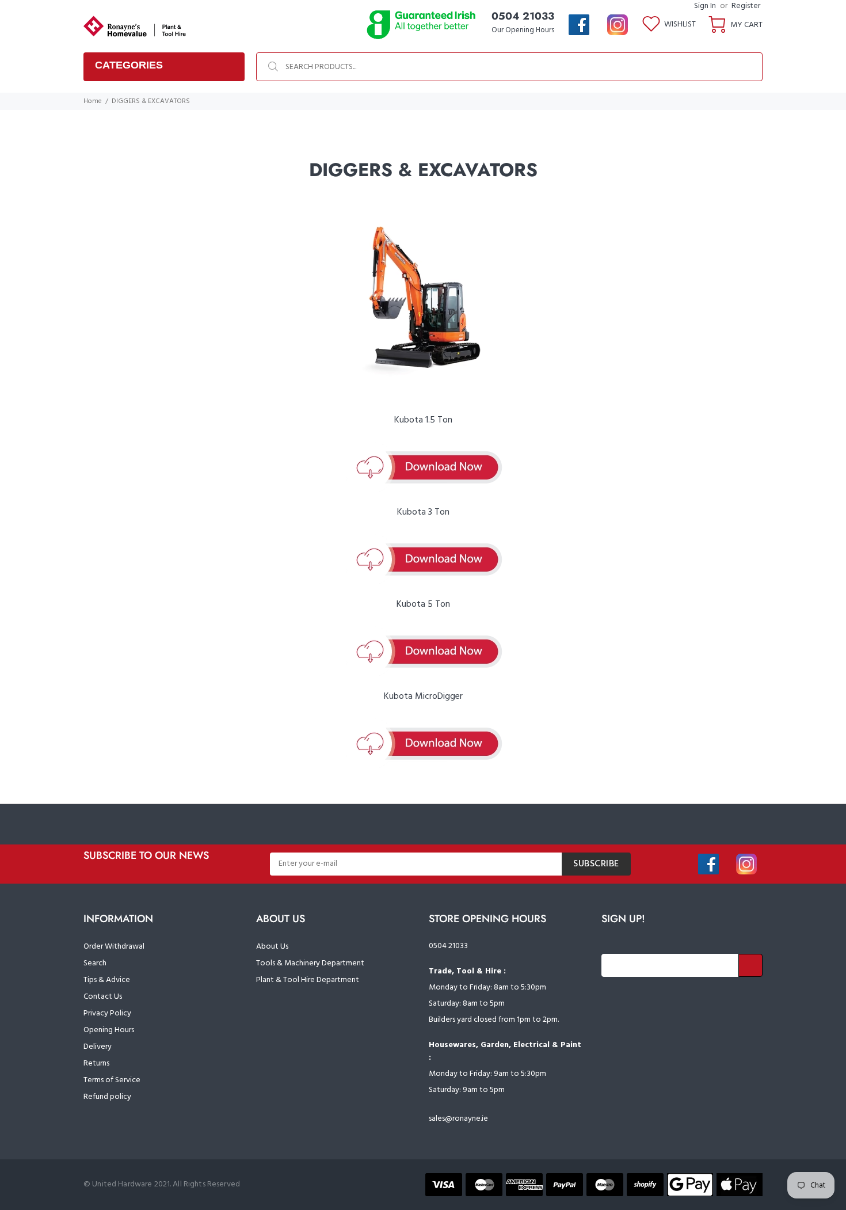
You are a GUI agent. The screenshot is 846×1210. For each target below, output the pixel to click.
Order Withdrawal (113, 946)
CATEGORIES (129, 65)
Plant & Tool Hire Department (307, 980)
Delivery (97, 1046)
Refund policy (107, 1097)
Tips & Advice (106, 980)
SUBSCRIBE (596, 864)
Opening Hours (108, 1030)
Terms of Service (111, 1080)
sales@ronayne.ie (458, 1118)
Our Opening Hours (522, 30)
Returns (96, 1063)
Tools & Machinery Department (310, 963)
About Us (272, 946)
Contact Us (102, 996)
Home (92, 101)
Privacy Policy (107, 1013)
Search (94, 963)
